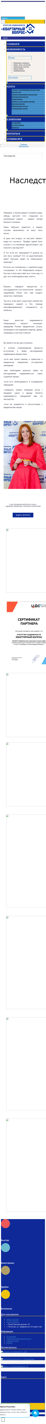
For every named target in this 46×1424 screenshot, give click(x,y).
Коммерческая (19, 71)
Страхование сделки (20, 109)
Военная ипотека (18, 104)
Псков (12, 57)
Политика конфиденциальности (19, 1339)
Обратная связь (13, 1341)
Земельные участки (21, 67)
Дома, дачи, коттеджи (22, 65)
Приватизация (17, 99)
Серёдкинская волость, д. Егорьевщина (16, 1361)
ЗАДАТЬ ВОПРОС (23, 515)
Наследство (16, 92)
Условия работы (18, 125)
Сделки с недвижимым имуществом (26, 90)
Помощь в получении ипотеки (23, 102)
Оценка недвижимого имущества (24, 95)
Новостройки (18, 69)
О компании (16, 123)
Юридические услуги (20, 106)
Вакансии (15, 127)
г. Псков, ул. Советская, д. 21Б (13, 1354)
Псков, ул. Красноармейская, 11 (13, 1369)
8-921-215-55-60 (13, 1322)
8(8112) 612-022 (13, 1320)
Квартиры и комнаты (21, 63)
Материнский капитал (20, 97)
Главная (23, 144)
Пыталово (13, 77)
